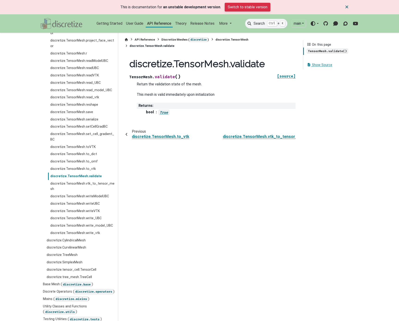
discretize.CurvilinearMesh (66, 247)
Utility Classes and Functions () (65, 309)
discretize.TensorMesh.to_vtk (73, 169)
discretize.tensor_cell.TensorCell (71, 270)
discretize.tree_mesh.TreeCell (69, 277)
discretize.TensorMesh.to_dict (73, 154)
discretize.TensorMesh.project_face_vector (82, 43)
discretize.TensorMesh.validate (76, 176)
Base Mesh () (68, 284)
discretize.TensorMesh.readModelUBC (79, 61)
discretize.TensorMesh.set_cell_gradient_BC (82, 136)
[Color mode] (314, 23)
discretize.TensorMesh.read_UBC (75, 83)
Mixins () (66, 299)
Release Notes (202, 23)
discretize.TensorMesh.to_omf (74, 161)
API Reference (159, 23)
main (297, 23)
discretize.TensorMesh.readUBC (74, 68)
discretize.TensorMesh (231, 39)
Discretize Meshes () (185, 39)
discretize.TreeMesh (62, 255)
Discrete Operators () (79, 292)
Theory (181, 23)
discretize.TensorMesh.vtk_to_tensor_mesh (82, 186)
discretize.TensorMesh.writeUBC (75, 204)
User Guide (134, 23)
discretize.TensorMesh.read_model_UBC (81, 90)
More (224, 23)
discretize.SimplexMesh (64, 262)
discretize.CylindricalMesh (66, 240)
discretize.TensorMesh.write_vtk (75, 233)
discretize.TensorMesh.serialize (74, 119)
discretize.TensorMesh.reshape (74, 105)
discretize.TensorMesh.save (71, 112)
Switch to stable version (247, 7)
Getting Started (109, 23)
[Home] (126, 39)
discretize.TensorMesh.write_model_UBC (81, 226)
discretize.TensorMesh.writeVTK (75, 211)
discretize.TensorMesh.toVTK (73, 147)
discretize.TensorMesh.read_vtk (74, 97)
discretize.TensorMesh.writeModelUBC (79, 196)
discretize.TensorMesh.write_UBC (76, 218)
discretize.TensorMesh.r (68, 53)
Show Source (321, 65)
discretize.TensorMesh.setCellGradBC (79, 127)
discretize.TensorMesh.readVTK (74, 75)
